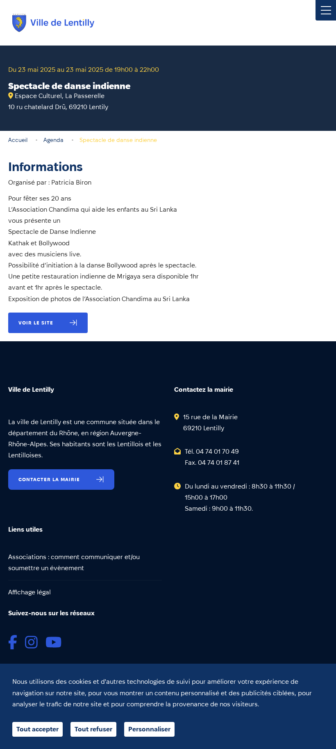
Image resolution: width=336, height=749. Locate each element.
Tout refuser (93, 729)
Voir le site (35, 322)
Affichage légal (29, 592)
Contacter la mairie (49, 479)
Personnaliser (149, 729)
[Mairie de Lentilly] (53, 22)
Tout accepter (37, 729)
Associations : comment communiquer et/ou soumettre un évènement (74, 562)
